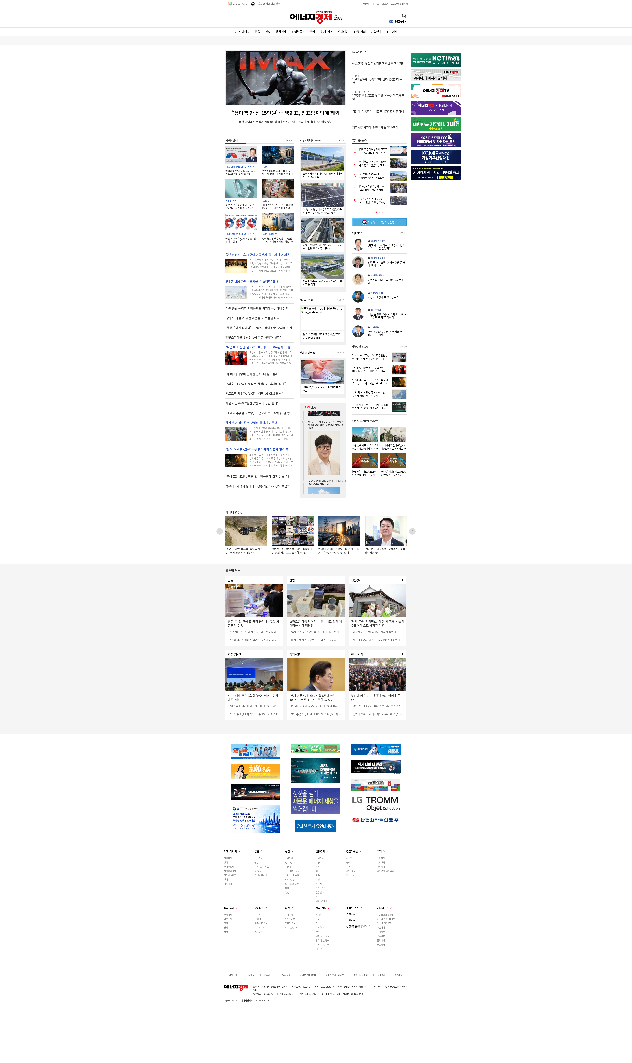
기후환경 (228, 883)
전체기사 (392, 31)
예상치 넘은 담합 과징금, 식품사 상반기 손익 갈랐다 (378, 631)
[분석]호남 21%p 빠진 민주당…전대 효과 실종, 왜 (257, 476)
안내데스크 (382, 907)
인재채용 (250, 975)
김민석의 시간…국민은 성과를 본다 (386, 281)
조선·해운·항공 (292, 871)
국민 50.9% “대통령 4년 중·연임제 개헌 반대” (240, 240)
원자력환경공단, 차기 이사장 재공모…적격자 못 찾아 (326, 462)
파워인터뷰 (290, 918)
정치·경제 (327, 31)
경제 (226, 927)
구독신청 (365, 3)
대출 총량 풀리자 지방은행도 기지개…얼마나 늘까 (257, 308)
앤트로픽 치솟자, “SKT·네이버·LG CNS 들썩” (254, 393)
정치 (226, 923)
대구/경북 (320, 948)
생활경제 (281, 31)
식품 (318, 862)
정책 (226, 862)
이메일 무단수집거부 (335, 975)
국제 (312, 31)
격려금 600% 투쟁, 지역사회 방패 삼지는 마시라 (386, 333)
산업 (268, 31)
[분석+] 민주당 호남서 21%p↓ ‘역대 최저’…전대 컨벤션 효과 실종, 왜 (316, 705)
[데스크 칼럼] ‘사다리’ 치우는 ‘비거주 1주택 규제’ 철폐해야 (387, 316)
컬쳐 (318, 896)
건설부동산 (298, 31)
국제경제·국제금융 (385, 871)
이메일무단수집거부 (386, 918)
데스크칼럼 (259, 927)
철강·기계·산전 (292, 875)
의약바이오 (321, 888)
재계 (287, 888)
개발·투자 (350, 871)
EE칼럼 (257, 918)
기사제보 (375, 3)
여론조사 (228, 918)
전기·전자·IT (290, 862)
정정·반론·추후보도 (356, 926)
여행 (318, 879)
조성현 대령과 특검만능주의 (383, 297)
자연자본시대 (240, 4)
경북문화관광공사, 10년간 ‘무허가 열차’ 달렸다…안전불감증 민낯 (378, 705)
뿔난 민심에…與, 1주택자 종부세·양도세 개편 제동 (257, 254)
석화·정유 (289, 879)
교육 (318, 923)
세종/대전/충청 (322, 936)
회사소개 (233, 975)
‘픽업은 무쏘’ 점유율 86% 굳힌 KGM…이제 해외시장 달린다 (316, 631)
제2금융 (257, 871)
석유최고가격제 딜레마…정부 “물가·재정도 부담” (257, 486)
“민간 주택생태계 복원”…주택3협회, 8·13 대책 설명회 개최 (255, 714)
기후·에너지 (242, 31)
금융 (257, 31)
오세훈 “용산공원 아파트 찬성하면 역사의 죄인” (255, 383)
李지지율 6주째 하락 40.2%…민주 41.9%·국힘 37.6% (240, 173)
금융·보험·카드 (261, 866)
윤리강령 (286, 975)
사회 (318, 918)
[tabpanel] (379, 176)
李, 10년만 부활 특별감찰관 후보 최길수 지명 (378, 61)
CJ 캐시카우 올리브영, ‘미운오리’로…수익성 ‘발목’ (257, 413)
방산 (287, 892)
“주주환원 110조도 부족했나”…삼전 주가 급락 (378, 95)
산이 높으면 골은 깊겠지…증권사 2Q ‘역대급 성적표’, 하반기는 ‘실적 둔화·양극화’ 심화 (277, 240)
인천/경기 (320, 927)
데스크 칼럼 (376, 310)
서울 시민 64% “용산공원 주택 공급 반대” (252, 403)
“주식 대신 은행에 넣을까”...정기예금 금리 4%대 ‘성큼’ (255, 639)
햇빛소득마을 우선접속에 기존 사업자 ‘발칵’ (253, 337)
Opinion (357, 232)
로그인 (385, 3)
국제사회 (381, 866)
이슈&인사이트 (377, 292)
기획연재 (376, 31)
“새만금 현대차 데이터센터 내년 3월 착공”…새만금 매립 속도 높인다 (255, 705)
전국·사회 (360, 31)
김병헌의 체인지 (377, 275)
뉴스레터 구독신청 (385, 944)
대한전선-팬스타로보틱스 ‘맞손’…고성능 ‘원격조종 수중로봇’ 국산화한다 (316, 639)
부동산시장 (351, 866)
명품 (318, 875)
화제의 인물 (290, 923)
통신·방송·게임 (292, 883)
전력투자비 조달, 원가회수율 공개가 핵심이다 (386, 264)
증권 (256, 862)
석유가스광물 (230, 875)
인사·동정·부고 (292, 927)
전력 (226, 879)
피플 (287, 907)
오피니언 (343, 31)
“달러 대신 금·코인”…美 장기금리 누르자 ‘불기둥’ (257, 449)
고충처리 (381, 927)
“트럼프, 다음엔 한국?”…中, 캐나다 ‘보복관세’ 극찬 (258, 347)
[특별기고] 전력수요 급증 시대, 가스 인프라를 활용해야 (386, 247)
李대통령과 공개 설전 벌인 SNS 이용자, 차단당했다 (316, 714)
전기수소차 (229, 866)
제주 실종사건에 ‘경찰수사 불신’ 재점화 (375, 125)
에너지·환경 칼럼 (378, 240)
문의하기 (381, 940)
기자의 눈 (375, 327)
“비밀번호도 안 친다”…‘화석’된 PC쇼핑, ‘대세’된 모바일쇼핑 (277, 206)
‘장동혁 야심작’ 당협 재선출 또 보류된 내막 (252, 318)
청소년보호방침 (384, 923)
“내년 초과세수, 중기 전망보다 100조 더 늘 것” (377, 79)
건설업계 (350, 875)
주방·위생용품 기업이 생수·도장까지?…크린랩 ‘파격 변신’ (240, 206)
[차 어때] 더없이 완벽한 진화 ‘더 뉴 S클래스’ (253, 374)
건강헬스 (320, 892)
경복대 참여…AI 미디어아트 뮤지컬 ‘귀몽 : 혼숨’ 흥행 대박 (378, 714)
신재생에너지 (230, 871)
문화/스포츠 (352, 907)
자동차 (288, 866)
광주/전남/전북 (322, 940)
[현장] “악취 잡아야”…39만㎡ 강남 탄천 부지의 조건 (258, 327)
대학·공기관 (321, 901)
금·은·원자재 (260, 875)
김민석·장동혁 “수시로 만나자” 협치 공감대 (378, 109)
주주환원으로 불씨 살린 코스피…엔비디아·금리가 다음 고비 (277, 173)
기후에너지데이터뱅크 (268, 4)
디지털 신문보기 (401, 21)
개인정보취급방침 (385, 914)
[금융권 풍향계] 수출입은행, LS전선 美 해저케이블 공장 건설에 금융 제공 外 (326, 425)
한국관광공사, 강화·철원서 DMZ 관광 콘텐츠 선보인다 (378, 639)
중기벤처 (320, 883)
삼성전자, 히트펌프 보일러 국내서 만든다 (251, 422)
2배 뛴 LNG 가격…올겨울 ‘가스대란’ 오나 (251, 281)
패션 (318, 871)
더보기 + (288, 140)
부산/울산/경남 (322, 944)
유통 (318, 866)
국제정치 (381, 862)
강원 (318, 931)
